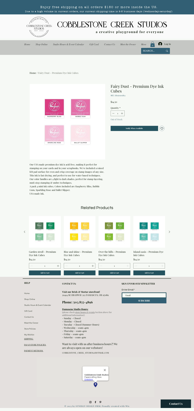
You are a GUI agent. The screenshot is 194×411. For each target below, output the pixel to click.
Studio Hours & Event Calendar (31, 305)
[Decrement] (113, 113)
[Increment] (122, 113)
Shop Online (29, 299)
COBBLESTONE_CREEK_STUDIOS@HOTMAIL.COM (85, 352)
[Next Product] (169, 232)
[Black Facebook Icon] (95, 402)
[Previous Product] (24, 232)
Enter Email (128, 290)
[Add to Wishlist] (162, 128)
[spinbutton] (117, 113)
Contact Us (29, 317)
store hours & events (85, 312)
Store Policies (30, 329)
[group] (97, 246)
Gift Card (28, 311)
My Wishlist (29, 335)
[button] (152, 44)
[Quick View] (45, 232)
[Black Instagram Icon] (90, 402)
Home (33, 72)
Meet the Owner (31, 323)
